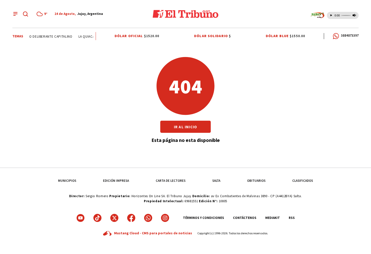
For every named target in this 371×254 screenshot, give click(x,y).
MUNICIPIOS (67, 181)
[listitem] (43, 14)
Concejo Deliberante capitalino (43, 36)
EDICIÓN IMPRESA (116, 181)
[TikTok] (97, 218)
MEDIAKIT (272, 218)
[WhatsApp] (148, 218)
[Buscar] (25, 14)
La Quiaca (85, 36)
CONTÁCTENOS (244, 218)
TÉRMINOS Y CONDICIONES (203, 218)
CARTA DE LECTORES (171, 181)
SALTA (216, 181)
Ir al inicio (185, 126)
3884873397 (350, 35)
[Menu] (15, 14)
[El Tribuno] (185, 14)
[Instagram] (165, 218)
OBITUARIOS (256, 181)
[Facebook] (131, 218)
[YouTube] (80, 218)
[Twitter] (114, 218)
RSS (292, 218)
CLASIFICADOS (302, 181)
